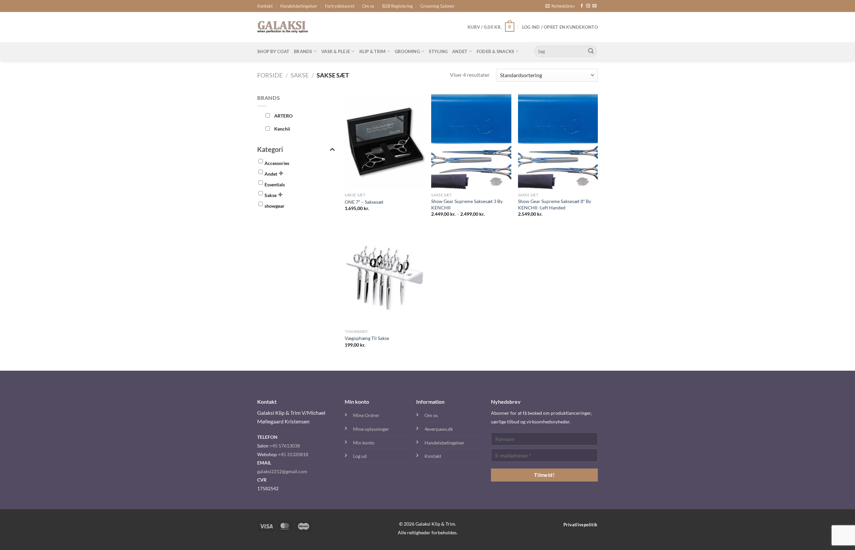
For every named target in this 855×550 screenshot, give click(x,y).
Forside (270, 75)
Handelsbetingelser (298, 6)
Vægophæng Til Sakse (367, 338)
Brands (303, 51)
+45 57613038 (285, 445)
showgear (275, 206)
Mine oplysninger (371, 429)
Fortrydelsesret (340, 6)
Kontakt (265, 6)
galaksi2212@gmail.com (282, 471)
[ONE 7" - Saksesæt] (385, 141)
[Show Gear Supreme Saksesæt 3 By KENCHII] (471, 141)
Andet (459, 51)
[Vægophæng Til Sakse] (385, 278)
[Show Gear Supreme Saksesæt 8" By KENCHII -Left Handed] (558, 141)
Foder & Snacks (495, 51)
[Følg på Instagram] (588, 6)
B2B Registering (397, 6)
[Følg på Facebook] (582, 6)
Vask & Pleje (335, 51)
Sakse (300, 75)
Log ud (360, 456)
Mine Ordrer (366, 415)
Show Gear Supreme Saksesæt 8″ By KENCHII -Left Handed (554, 204)
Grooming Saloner (437, 6)
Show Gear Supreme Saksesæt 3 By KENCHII (467, 204)
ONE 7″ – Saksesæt (364, 202)
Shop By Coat (273, 51)
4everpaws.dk (438, 429)
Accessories (277, 163)
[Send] (590, 51)
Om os (368, 6)
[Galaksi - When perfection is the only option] (282, 27)
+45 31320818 (293, 454)
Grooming (407, 51)
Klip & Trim (372, 51)
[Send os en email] (594, 6)
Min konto (363, 442)
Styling (438, 51)
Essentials (275, 184)
